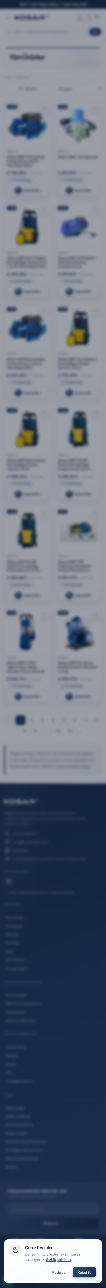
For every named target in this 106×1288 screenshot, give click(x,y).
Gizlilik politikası (58, 1259)
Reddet (58, 1272)
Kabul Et (84, 1272)
